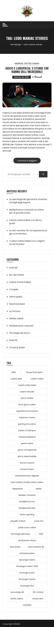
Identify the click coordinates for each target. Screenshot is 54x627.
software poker (27, 553)
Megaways (17, 488)
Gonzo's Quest (27, 462)
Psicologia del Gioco (19, 332)
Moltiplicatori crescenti (21, 325)
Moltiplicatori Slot (27, 508)
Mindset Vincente (27, 495)
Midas (39, 488)
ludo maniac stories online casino (27, 482)
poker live (39, 521)
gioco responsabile (27, 456)
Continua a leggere (27, 160)
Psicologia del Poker (20, 533)
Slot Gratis (15, 546)
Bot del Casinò (32, 63)
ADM (13, 372)
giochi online (27, 443)
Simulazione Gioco (27, 540)
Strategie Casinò (27, 579)
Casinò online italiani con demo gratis (25, 222)
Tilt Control (38, 592)
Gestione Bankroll (27, 436)
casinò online (37, 378)
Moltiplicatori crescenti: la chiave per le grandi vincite (26, 211)
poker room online (27, 527)
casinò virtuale (27, 391)
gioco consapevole (27, 449)
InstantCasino (23, 134)
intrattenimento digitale (27, 475)
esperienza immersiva (27, 411)
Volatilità (27, 605)
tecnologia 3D (17, 592)
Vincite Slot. (38, 598)
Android (19, 63)
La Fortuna (14, 311)
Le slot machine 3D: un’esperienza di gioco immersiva (28, 232)
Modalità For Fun (27, 501)
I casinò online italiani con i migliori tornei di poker (27, 242)
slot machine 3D (36, 546)
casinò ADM (16, 378)
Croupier (13, 289)
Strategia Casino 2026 (27, 566)
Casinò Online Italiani (20, 282)
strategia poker (27, 572)
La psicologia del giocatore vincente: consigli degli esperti (28, 201)
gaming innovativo (27, 424)
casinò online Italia (27, 385)
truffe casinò (16, 598)
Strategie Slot (27, 585)
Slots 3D (13, 340)
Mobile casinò (16, 318)
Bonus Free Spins (34, 372)
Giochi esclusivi (17, 303)
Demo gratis (15, 296)
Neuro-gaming (27, 514)
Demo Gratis (27, 398)
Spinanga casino (27, 559)
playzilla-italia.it (18, 521)
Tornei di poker (17, 347)
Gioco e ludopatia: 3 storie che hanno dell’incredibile (27, 70)
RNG (41, 533)
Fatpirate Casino (27, 417)
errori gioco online (27, 404)
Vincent (38, 76)
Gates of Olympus (27, 430)
